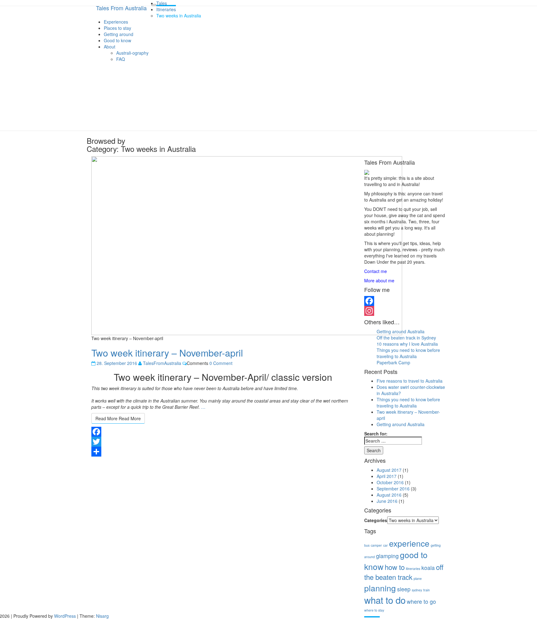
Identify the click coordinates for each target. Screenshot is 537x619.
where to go (421, 601)
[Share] (223, 452)
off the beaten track (403, 572)
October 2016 (390, 482)
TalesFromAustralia (162, 363)
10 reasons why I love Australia (407, 344)
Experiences (116, 22)
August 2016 (389, 495)
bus (366, 545)
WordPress (65, 616)
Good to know (117, 40)
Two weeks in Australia (178, 15)
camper (376, 545)
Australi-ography (132, 53)
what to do (385, 599)
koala (428, 567)
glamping (387, 556)
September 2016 (393, 488)
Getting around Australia (401, 331)
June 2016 (387, 501)
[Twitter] (223, 442)
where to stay (374, 610)
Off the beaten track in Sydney (406, 338)
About (109, 46)
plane (418, 578)
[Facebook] (223, 432)
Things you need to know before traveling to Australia (408, 353)
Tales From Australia (121, 8)
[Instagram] (405, 311)
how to (395, 567)
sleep (404, 589)
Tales (161, 3)
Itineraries (166, 9)
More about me (379, 280)
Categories (375, 520)
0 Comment (220, 363)
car (385, 545)
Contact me (375, 271)
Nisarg (102, 616)
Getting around (118, 34)
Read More (118, 418)
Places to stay (117, 28)
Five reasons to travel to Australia (410, 381)
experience (409, 543)
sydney (417, 590)
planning (380, 588)
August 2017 (389, 470)
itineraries (413, 568)
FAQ (120, 59)
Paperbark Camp (393, 362)
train (426, 590)
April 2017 (387, 476)
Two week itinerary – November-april (167, 352)
